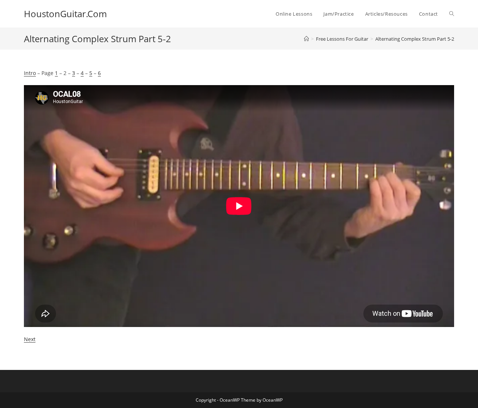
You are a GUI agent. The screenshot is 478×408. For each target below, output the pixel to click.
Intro (30, 73)
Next (29, 339)
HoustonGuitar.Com (65, 13)
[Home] (306, 38)
